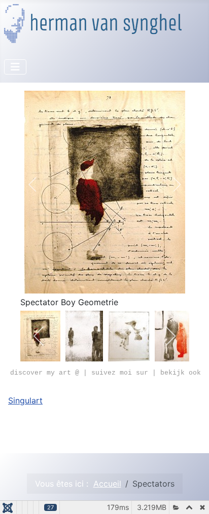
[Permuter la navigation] (15, 67)
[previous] (39, 184)
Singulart (25, 400)
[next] (170, 184)
